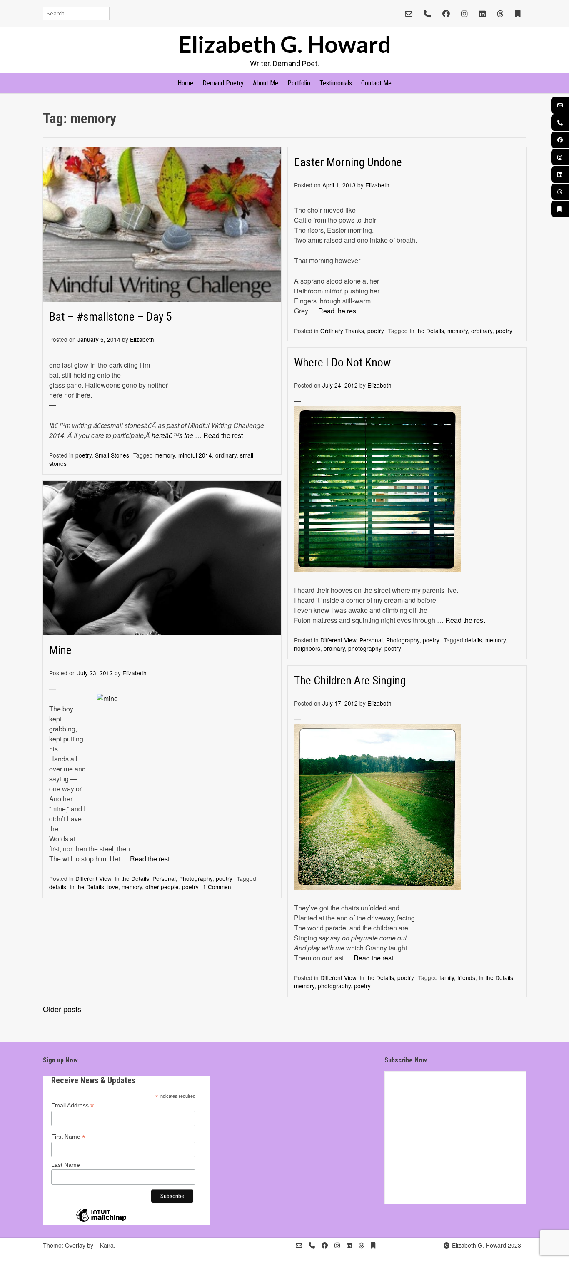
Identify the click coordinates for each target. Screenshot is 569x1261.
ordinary (226, 455)
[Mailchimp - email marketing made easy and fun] (101, 1221)
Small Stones (112, 455)
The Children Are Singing (350, 680)
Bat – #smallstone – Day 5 (110, 316)
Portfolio (298, 83)
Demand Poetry (223, 83)
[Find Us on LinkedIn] (482, 13)
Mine (60, 650)
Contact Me (376, 83)
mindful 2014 (195, 455)
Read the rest (223, 435)
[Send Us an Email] (408, 13)
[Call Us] (427, 13)
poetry (83, 455)
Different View (338, 640)
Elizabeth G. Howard (284, 44)
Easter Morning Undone (348, 162)
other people (162, 887)
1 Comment (218, 887)
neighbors (307, 648)
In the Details (426, 330)
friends (466, 977)
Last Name (65, 1165)
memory (165, 455)
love (112, 887)
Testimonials (335, 83)
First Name (68, 1137)
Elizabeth (142, 339)
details (473, 640)
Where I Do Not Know (342, 362)
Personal (371, 640)
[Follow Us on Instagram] (464, 13)
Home (185, 83)
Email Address (72, 1105)
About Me (265, 83)
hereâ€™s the (173, 435)
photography (364, 648)
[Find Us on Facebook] (446, 13)
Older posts (62, 1008)
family (446, 977)
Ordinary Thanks (342, 330)
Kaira (107, 1245)
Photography (402, 640)
